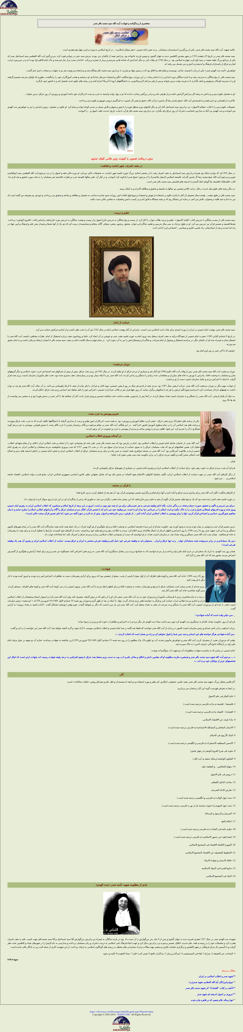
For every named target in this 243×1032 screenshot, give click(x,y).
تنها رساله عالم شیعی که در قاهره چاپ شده (212, 1000)
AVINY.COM (123, 1014)
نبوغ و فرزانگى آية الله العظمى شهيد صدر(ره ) (211, 982)
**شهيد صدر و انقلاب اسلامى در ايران (217, 976)
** (216, 994)
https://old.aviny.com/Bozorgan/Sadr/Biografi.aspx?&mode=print (121, 1011)
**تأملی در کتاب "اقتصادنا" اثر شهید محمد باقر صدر (211, 988)
